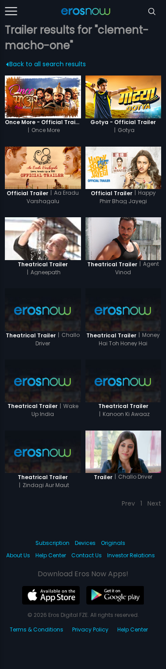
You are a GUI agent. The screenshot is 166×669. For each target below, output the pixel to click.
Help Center (50, 555)
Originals (113, 543)
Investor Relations (131, 555)
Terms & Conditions (36, 629)
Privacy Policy (90, 629)
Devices (85, 543)
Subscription (52, 543)
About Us (18, 555)
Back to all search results (47, 64)
